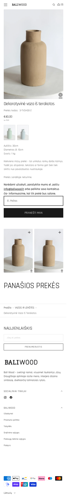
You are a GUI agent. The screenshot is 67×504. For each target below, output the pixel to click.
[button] (5, 5)
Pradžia (7, 301)
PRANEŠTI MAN (32, 209)
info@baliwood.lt (14, 185)
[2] (9, 128)
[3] (23, 128)
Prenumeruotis (32, 346)
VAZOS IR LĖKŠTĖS (24, 301)
